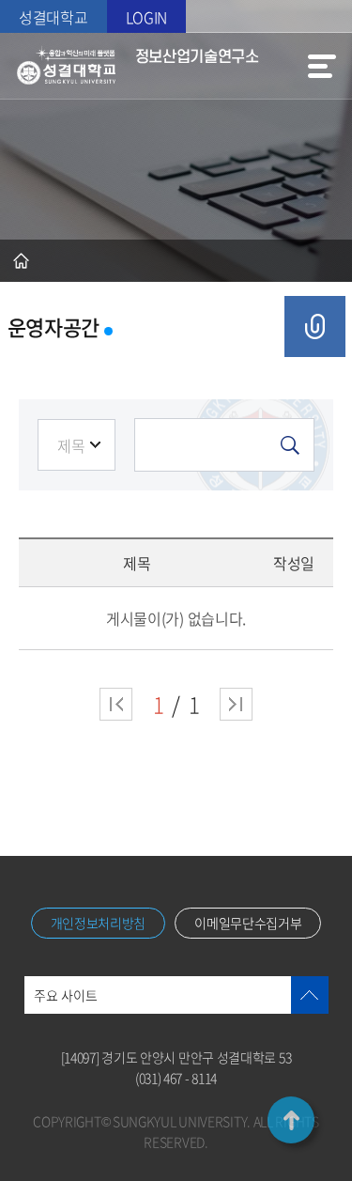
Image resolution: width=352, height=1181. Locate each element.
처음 (115, 704)
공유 (314, 326)
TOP (291, 1119)
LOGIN (147, 17)
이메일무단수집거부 (247, 922)
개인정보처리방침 (98, 922)
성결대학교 (53, 17)
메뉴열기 (321, 65)
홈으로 (21, 261)
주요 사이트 (66, 995)
